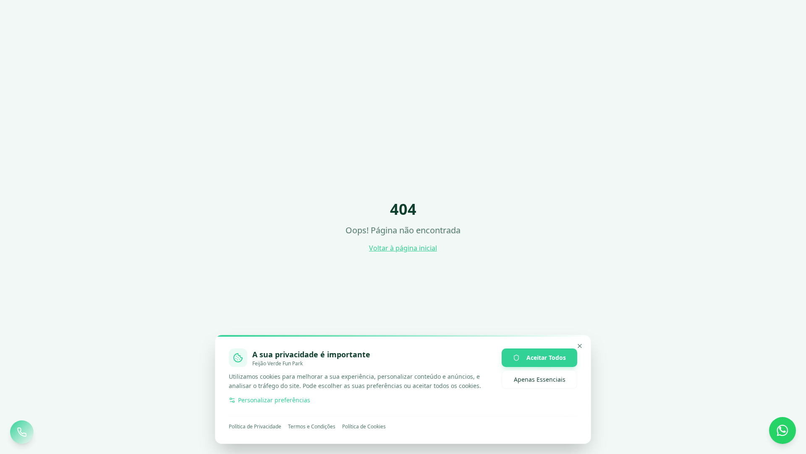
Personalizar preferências (274, 400)
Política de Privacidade (255, 426)
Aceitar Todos (546, 358)
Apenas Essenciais (539, 379)
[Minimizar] (580, 346)
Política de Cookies (364, 426)
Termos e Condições (311, 426)
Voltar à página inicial (403, 248)
